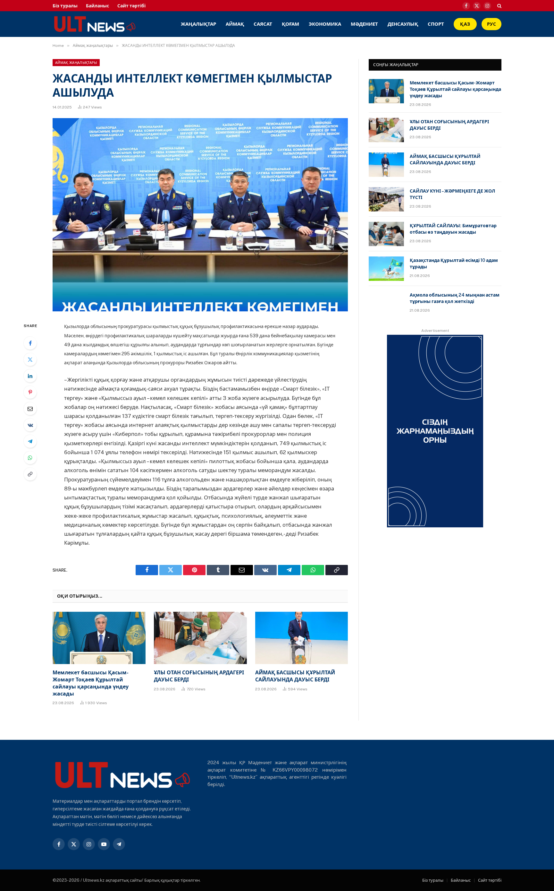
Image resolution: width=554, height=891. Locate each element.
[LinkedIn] (30, 375)
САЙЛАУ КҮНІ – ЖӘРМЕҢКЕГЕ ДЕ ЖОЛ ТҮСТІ (452, 194)
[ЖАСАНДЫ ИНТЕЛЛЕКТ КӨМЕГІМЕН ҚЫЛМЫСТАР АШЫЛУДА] (200, 214)
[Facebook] (30, 343)
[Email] (30, 408)
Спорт (436, 24)
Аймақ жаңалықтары (76, 63)
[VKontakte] (30, 425)
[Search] (498, 5)
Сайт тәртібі (131, 5)
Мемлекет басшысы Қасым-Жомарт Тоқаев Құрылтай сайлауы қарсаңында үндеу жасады (91, 683)
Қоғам (290, 24)
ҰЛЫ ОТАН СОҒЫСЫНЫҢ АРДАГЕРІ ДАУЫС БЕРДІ (199, 676)
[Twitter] (30, 359)
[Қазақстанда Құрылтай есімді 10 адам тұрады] (386, 268)
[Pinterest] (30, 392)
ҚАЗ (465, 24)
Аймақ (235, 24)
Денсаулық (403, 24)
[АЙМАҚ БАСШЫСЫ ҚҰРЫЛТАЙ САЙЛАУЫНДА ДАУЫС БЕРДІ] (301, 638)
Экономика (325, 24)
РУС (491, 24)
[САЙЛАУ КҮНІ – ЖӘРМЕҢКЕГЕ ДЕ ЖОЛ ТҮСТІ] (386, 199)
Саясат (263, 24)
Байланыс (97, 5)
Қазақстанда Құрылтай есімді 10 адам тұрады (454, 263)
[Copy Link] (30, 474)
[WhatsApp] (30, 457)
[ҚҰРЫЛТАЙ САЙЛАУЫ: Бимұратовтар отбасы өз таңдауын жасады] (386, 234)
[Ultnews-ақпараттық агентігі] (138, 24)
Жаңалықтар (198, 24)
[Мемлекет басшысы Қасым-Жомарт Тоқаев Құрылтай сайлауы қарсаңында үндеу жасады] (99, 638)
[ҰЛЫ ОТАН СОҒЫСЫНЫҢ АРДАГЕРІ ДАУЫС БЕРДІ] (200, 638)
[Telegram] (30, 441)
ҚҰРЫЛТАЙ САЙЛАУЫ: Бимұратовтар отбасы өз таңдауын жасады (453, 229)
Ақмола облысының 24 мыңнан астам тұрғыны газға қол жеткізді (454, 298)
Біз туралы (65, 5)
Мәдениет (364, 24)
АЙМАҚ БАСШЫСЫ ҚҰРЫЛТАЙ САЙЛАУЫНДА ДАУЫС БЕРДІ (295, 676)
